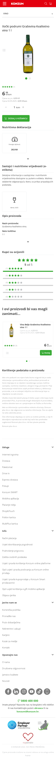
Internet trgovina (10, 454)
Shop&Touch (8, 511)
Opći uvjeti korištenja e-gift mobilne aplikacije (23, 589)
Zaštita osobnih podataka (14, 557)
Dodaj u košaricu (17, 118)
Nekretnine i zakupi (11, 628)
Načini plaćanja (9, 538)
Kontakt (6, 647)
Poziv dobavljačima (11, 622)
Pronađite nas (9, 616)
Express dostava (10, 479)
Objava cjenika (9, 595)
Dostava (6, 460)
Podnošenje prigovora (13, 550)
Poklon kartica (9, 517)
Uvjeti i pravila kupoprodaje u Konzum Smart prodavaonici (23, 581)
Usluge (5, 447)
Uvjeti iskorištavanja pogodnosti (17, 544)
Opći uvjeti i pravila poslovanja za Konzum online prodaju (25, 571)
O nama (6, 662)
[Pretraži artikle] (46, 3)
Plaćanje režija (9, 504)
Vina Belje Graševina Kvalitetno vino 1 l (35, 326)
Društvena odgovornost (13, 668)
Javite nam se (9, 602)
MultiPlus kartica (10, 523)
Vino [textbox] (5, 13)
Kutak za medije (9, 641)
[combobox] (28, 13)
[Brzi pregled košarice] (52, 3)
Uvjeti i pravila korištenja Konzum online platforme (26, 563)
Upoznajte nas (10, 654)
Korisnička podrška (11, 609)
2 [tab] (30, 78)
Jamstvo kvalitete (10, 674)
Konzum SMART (10, 492)
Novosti (5, 680)
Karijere (5, 635)
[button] (26, 361)
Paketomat (7, 467)
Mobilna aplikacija (10, 498)
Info (4, 530)
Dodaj (47, 352)
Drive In (6, 473)
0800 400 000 (29, 701)
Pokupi (5, 485)
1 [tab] (26, 78)
